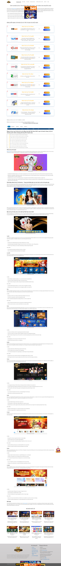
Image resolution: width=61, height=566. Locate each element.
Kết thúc (21, 126)
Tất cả (9, 126)
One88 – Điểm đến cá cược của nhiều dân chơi (36, 533)
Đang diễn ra (13, 126)
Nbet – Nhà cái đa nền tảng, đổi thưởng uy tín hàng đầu (24, 518)
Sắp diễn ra (17, 126)
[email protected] (44, 550)
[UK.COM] (11, 2)
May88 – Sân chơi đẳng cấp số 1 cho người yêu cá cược (12, 518)
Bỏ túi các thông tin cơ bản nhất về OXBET (24, 533)
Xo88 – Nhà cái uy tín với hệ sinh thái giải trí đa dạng (48, 518)
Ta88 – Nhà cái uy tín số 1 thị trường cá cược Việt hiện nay (48, 533)
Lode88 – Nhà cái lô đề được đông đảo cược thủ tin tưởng (36, 518)
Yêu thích (25, 126)
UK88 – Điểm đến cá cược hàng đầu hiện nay (12, 533)
